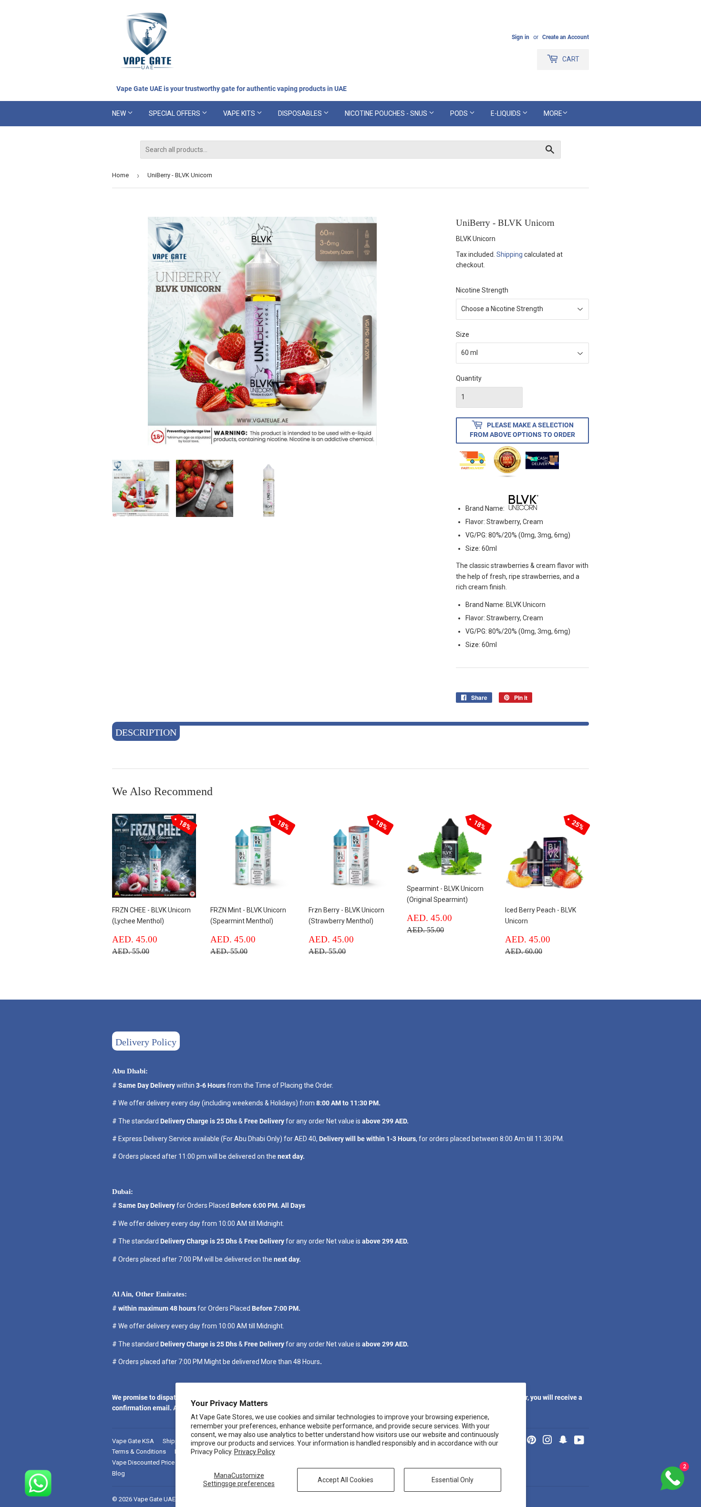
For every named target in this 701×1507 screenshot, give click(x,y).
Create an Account (565, 37)
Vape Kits (240, 113)
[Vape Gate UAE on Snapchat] (563, 1441)
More (553, 113)
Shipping (509, 254)
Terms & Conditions (139, 1451)
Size (462, 334)
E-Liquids (506, 113)
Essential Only (453, 1480)
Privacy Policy (254, 1452)
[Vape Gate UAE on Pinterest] (531, 1441)
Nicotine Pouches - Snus (387, 113)
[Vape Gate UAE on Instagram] (547, 1441)
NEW (119, 113)
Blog (118, 1473)
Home (120, 175)
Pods (459, 113)
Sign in (520, 37)
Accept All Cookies (345, 1480)
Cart (570, 59)
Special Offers (175, 113)
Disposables (300, 113)
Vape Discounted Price (143, 1462)
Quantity (469, 378)
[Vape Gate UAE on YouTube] (579, 1441)
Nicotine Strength (482, 290)
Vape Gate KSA (133, 1441)
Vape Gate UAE (154, 1499)
